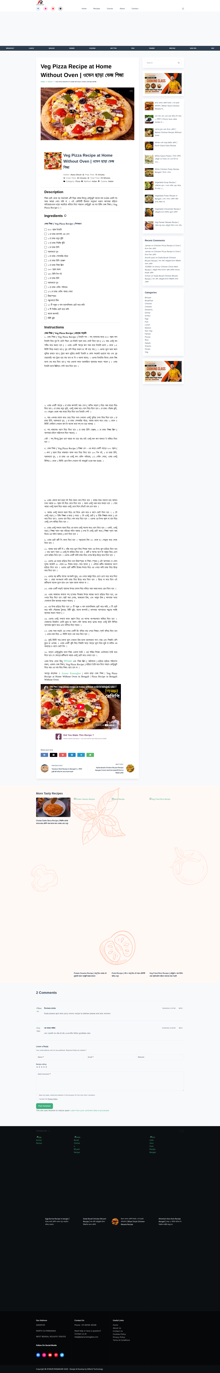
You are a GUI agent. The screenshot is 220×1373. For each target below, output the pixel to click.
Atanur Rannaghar (71, 673)
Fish (132, 48)
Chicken (92, 48)
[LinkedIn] (72, 755)
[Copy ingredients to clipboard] (65, 215)
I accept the (48, 1099)
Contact (135, 8)
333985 (148, 266)
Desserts (149, 309)
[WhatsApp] (90, 755)
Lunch (31, 48)
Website (141, 1057)
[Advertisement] (110, 29)
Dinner (71, 48)
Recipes (96, 8)
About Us (117, 1328)
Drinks (147, 316)
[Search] (183, 9)
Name (41, 1057)
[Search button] (179, 63)
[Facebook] (38, 9)
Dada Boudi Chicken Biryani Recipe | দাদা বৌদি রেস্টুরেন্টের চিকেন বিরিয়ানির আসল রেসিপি (163, 260)
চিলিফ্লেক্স (68, 661)
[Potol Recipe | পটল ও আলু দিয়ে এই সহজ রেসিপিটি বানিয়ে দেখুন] (129, 884)
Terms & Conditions (121, 1340)
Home (84, 8)
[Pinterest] (62, 755)
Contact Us (118, 1331)
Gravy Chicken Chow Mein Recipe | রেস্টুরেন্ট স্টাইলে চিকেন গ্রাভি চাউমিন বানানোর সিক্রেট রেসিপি (162, 269)
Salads (148, 343)
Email (91, 1057)
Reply (181, 1008)
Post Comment (44, 1106)
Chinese (148, 306)
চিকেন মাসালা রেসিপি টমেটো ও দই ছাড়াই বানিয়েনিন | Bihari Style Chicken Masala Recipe (133, 1222)
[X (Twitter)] (60, 9)
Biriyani (172, 48)
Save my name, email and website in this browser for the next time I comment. (67, 1095)
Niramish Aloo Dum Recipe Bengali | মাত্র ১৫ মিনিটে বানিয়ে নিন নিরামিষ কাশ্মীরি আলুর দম (170, 1222)
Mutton (113, 48)
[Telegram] (81, 755)
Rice (146, 340)
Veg (212, 48)
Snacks (52, 48)
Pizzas (147, 337)
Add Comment (44, 1074)
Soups (147, 349)
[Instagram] (46, 9)
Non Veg (193, 48)
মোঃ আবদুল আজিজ (49, 1028)
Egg (146, 319)
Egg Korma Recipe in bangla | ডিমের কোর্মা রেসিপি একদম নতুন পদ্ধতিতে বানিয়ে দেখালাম (57, 1222)
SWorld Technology (95, 1369)
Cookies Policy (119, 1334)
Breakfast (10, 48)
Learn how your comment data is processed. (90, 1110)
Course (110, 8)
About (122, 8)
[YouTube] (53, 9)
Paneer (152, 48)
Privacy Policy (53, 1099)
